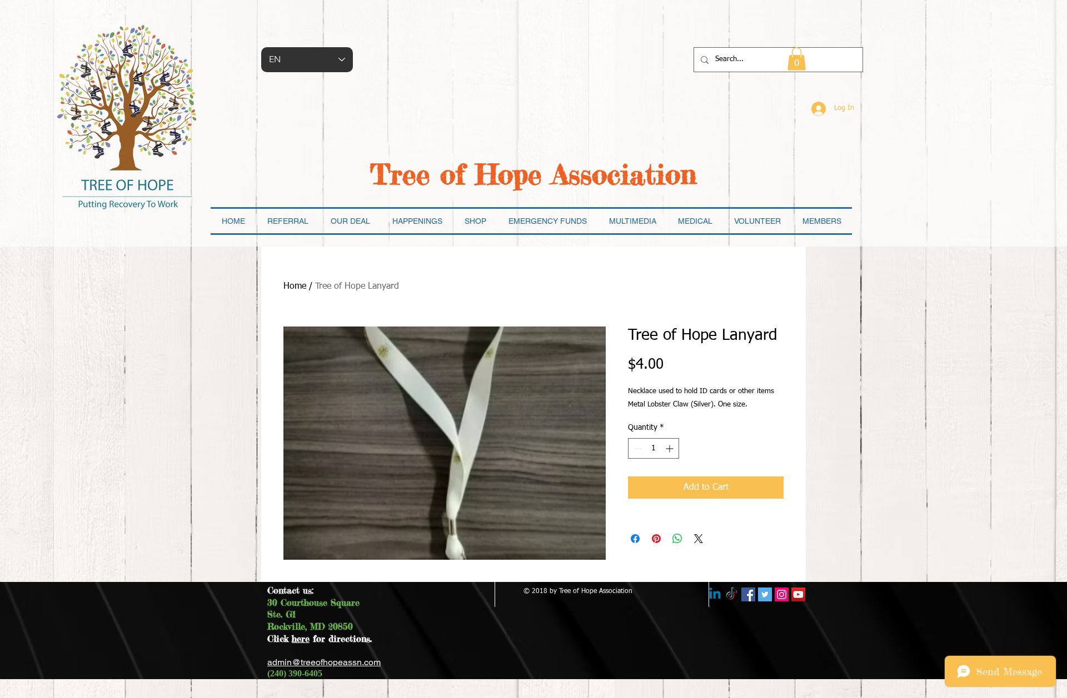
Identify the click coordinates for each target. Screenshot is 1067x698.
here (301, 638)
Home (294, 286)
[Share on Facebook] (635, 538)
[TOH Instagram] (782, 594)
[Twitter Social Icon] (765, 594)
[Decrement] (637, 448)
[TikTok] (732, 594)
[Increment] (670, 448)
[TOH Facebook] (748, 594)
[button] (796, 59)
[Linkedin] (715, 594)
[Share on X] (698, 538)
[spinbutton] (654, 448)
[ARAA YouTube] (798, 594)
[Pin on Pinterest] (656, 538)
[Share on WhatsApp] (677, 538)
